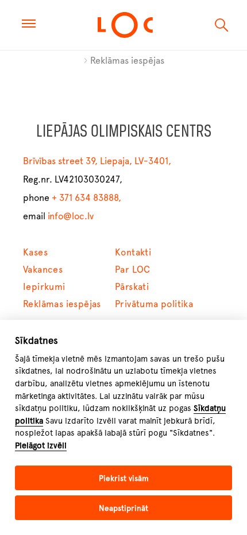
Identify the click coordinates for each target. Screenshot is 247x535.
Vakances (43, 269)
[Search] (222, 25)
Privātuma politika (154, 303)
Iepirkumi (44, 286)
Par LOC (132, 269)
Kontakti (133, 252)
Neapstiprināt (123, 508)
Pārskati (132, 286)
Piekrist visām (124, 478)
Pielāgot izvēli (41, 445)
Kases (35, 252)
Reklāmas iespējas (127, 60)
